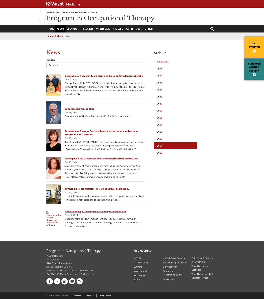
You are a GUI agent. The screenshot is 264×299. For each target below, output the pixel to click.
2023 (159, 82)
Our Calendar (170, 266)
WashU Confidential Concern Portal (202, 275)
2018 (159, 117)
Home (51, 36)
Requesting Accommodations (172, 272)
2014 (159, 145)
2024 (159, 75)
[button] (60, 28)
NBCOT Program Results (176, 262)
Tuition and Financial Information (202, 260)
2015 (159, 138)
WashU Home (105, 295)
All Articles (163, 61)
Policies (90, 295)
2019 (159, 110)
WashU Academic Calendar (200, 268)
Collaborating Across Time (79, 108)
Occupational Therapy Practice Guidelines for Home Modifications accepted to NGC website (101, 132)
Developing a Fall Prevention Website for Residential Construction (101, 158)
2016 (159, 131)
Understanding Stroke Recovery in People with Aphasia (95, 211)
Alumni (138, 266)
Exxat (137, 279)
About (60, 36)
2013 (159, 152)
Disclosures (140, 275)
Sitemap (77, 295)
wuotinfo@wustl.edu (84, 274)
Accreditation (141, 262)
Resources (168, 278)
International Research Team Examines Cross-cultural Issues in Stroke (103, 75)
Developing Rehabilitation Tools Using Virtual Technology (96, 188)
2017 (159, 124)
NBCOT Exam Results (174, 258)
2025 (159, 68)
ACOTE (137, 258)
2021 (159, 96)
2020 (159, 103)
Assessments (141, 270)
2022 (159, 89)
